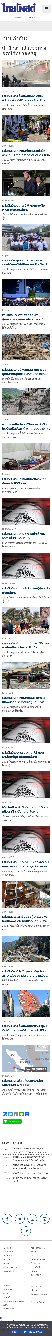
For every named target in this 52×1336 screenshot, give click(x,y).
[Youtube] (32, 1218)
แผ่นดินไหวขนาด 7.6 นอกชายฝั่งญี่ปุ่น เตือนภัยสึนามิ (23, 207)
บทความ (7, 1259)
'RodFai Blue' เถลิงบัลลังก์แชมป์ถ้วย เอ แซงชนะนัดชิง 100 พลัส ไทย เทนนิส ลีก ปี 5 (29, 1158)
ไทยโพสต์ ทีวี (8, 1308)
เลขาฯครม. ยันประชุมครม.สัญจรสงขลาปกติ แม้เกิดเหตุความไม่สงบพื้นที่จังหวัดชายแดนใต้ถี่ (29, 1150)
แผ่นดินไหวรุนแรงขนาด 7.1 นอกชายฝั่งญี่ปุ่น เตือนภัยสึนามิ (23, 754)
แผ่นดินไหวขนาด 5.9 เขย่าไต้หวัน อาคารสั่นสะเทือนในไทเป (23, 535)
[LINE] (26, 1231)
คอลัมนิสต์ (7, 1255)
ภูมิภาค (34, 1271)
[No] (48, 1328)
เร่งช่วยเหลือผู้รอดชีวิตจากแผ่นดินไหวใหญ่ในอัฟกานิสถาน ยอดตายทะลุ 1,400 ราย (26, 428)
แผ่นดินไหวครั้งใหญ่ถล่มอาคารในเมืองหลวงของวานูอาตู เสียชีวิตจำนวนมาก (23, 702)
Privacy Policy (37, 1302)
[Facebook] (7, 1218)
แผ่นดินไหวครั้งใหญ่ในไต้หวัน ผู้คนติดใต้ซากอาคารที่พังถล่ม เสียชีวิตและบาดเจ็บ (24, 1030)
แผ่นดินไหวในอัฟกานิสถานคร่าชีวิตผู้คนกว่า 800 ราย (24, 481)
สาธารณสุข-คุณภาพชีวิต (13, 1301)
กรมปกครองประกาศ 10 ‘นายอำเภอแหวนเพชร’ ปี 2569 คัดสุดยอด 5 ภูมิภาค (30, 1166)
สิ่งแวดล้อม (36, 1274)
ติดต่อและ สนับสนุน (39, 1294)
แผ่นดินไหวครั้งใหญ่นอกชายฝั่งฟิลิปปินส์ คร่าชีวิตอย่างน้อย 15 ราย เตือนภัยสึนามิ (25, 100)
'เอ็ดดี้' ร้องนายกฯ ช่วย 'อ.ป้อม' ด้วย (30, 1173)
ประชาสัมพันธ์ (36, 1267)
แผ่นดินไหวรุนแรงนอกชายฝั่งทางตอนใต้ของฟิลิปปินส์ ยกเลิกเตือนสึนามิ (25, 264)
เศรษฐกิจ (7, 1263)
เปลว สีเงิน (8, 1251)
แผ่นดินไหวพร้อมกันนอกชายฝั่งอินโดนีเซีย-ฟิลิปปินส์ (22, 1083)
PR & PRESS (36, 1286)
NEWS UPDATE (12, 1143)
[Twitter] (19, 1218)
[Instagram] (44, 1218)
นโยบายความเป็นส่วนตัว (32, 1332)
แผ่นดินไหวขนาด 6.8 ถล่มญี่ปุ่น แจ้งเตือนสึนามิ (26, 590)
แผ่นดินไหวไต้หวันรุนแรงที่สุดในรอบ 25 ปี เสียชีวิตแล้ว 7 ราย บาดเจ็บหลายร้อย (25, 975)
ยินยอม (15, 1332)
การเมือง (7, 1247)
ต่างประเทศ (7, 1285)
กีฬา (32, 1255)
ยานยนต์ (6, 1297)
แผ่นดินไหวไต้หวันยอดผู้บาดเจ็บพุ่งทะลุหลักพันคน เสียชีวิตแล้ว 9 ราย (25, 918)
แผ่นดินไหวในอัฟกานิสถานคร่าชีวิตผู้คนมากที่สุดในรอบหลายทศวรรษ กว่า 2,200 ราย (24, 373)
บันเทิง (5, 1304)
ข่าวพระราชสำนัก (10, 1267)
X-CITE (6, 1293)
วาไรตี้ (33, 1251)
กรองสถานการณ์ (38, 1247)
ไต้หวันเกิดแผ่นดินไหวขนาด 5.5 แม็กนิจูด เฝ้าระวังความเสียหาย (25, 809)
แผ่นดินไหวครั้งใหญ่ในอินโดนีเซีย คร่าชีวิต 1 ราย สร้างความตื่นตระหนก (26, 153)
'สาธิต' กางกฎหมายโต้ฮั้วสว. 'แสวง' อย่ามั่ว (30, 1179)
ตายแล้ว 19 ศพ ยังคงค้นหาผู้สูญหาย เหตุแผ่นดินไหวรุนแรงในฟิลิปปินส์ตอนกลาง (23, 319)
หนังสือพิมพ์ (8, 1271)
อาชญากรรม (8, 1289)
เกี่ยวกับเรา (35, 1290)
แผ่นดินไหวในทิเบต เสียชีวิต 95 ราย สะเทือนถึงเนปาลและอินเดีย (25, 645)
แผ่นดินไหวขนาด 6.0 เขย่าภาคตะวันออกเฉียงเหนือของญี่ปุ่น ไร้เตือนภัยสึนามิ (25, 866)
